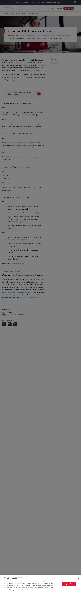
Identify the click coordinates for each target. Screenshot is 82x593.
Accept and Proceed (69, 584)
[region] (40, 584)
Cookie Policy (10, 588)
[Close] (78, 578)
